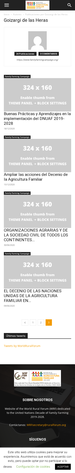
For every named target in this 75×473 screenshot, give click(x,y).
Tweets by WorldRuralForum (22, 346)
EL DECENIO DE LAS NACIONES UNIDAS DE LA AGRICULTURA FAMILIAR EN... (33, 296)
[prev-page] (25, 322)
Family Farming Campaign (17, 76)
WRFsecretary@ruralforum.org (46, 425)
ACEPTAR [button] (62, 466)
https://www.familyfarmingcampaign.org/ (37, 59)
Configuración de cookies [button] (33, 466)
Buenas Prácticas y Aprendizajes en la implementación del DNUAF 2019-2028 (37, 118)
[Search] (69, 5)
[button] (6, 5)
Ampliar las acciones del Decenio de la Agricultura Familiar (36, 177)
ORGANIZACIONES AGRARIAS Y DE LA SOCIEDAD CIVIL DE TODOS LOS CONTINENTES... (36, 235)
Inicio (6, 14)
